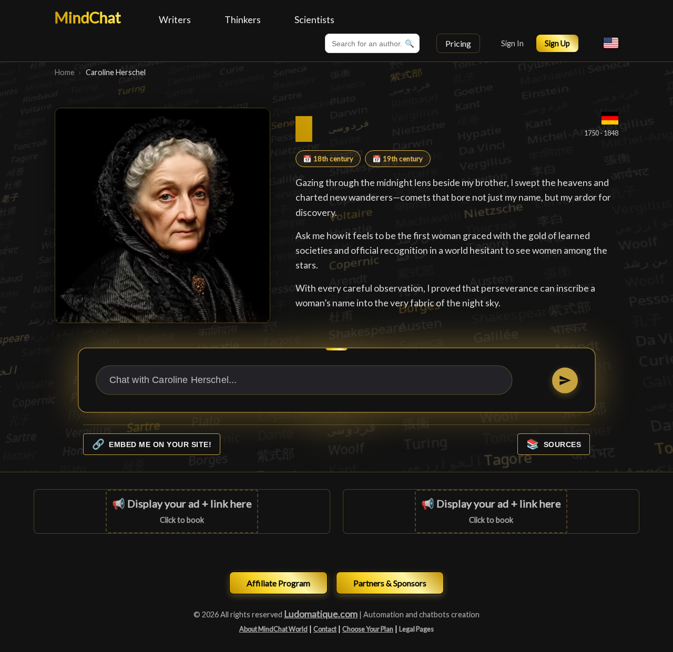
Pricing (458, 43)
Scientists (314, 19)
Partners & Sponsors (389, 583)
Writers (175, 19)
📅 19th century (397, 158)
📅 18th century (328, 158)
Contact (324, 629)
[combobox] (372, 43)
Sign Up (557, 43)
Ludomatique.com (321, 613)
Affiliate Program (278, 583)
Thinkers (243, 19)
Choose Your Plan (367, 629)
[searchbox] (372, 43)
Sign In (512, 43)
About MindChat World (273, 629)
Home (65, 72)
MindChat (88, 17)
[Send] (564, 380)
